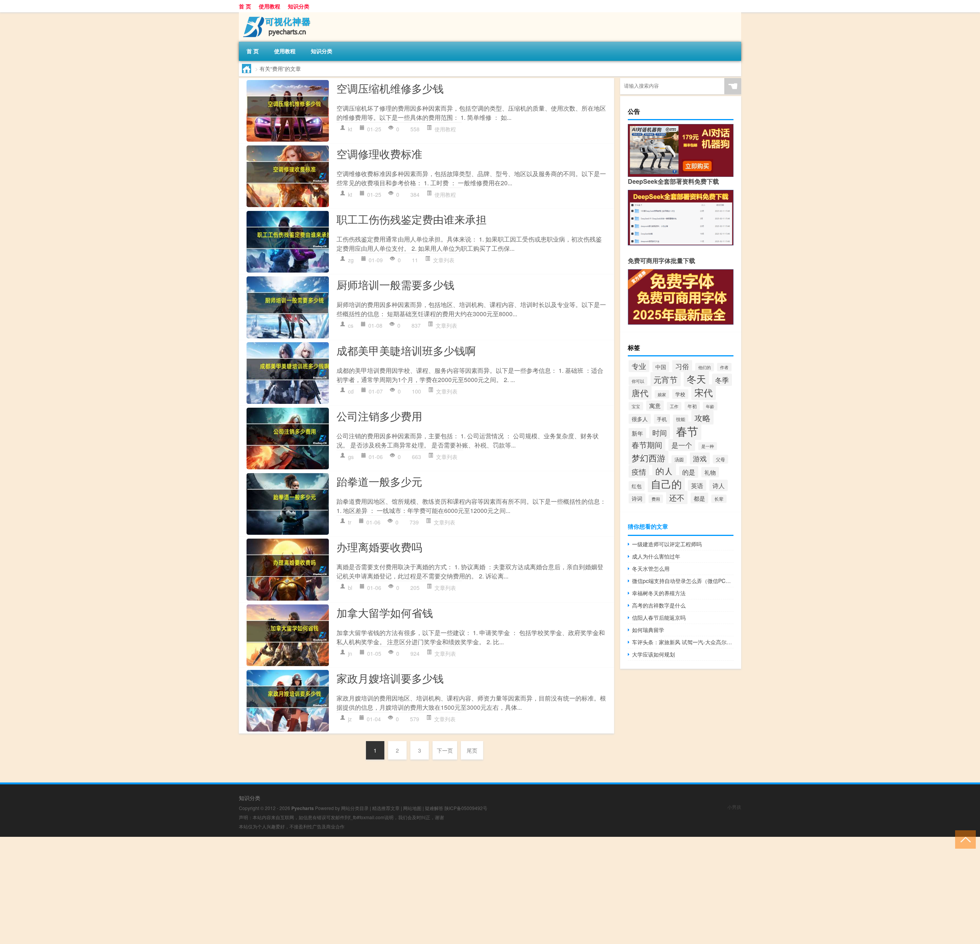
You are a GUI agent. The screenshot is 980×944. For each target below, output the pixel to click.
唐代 (640, 393)
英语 (697, 485)
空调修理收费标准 (379, 153)
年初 (692, 406)
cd (351, 391)
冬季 (722, 380)
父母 (720, 459)
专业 (639, 366)
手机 (662, 419)
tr (349, 522)
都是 (699, 498)
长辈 (719, 499)
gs (351, 457)
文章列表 (443, 260)
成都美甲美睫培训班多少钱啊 (406, 350)
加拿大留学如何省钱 (384, 612)
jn (350, 653)
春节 (687, 431)
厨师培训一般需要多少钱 (395, 284)
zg (351, 260)
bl (350, 587)
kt (350, 129)
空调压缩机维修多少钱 (390, 88)
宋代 (703, 392)
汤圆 (679, 459)
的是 (688, 472)
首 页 (245, 6)
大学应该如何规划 (653, 654)
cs (350, 325)
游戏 (700, 458)
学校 (680, 394)
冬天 (696, 378)
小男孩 (734, 807)
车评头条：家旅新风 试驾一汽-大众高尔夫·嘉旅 (682, 642)
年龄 (710, 406)
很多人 (640, 419)
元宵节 (665, 379)
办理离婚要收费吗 (379, 546)
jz (350, 719)
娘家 (662, 394)
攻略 (702, 417)
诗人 (718, 485)
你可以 (638, 381)
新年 (637, 433)
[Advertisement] (229, 890)
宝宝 (636, 406)
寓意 (655, 406)
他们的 (704, 367)
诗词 (637, 498)
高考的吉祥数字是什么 (659, 605)
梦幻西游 (648, 458)
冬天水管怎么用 (651, 568)
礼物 (710, 472)
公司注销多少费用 (379, 415)
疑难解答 (434, 808)
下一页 (445, 750)
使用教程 (269, 6)
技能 (680, 419)
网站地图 (412, 808)
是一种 (707, 446)
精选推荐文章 (386, 808)
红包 (637, 486)
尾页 (472, 750)
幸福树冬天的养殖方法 (659, 593)
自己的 (666, 483)
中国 (660, 367)
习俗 (682, 366)
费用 (656, 499)
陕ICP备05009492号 (465, 808)
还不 (676, 497)
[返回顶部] (963, 839)
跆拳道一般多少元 (379, 481)
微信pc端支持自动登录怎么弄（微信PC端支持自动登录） (682, 581)
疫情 (639, 471)
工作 (674, 406)
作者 (724, 367)
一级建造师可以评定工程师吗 (667, 544)
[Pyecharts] (279, 15)
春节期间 (647, 444)
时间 (659, 433)
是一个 (681, 445)
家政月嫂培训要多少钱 (390, 678)
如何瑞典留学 (648, 630)
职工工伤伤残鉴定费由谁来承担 (411, 219)
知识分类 (298, 6)
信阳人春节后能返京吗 (659, 617)
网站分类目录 (355, 808)
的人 (664, 470)
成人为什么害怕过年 (656, 556)
